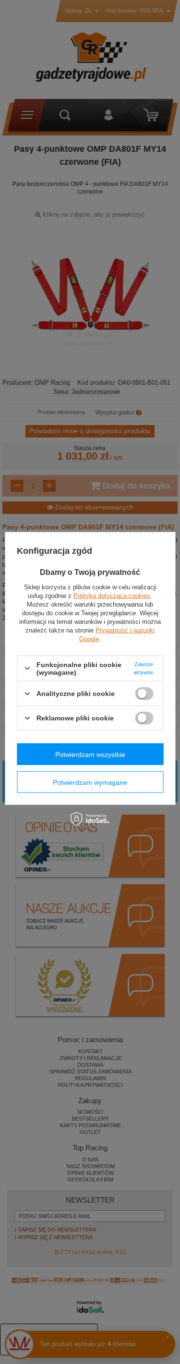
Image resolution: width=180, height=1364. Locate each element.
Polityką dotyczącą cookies (111, 595)
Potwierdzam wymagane (90, 782)
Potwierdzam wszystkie (90, 754)
